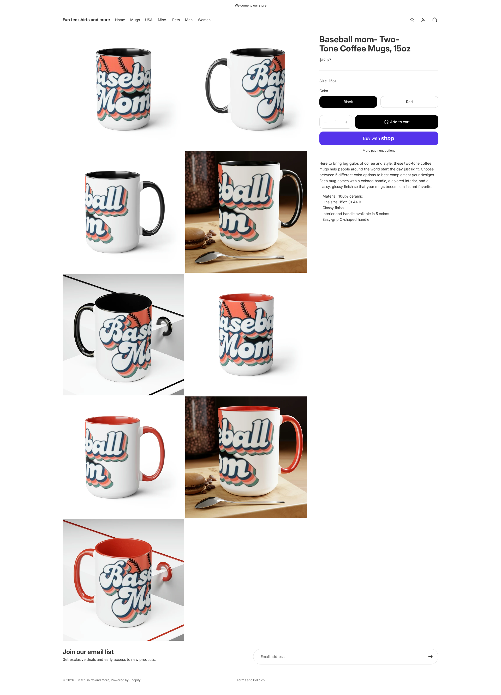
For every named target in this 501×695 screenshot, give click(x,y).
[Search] (412, 20)
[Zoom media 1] (123, 89)
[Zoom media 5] (123, 334)
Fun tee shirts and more (92, 680)
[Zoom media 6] (246, 334)
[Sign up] (430, 656)
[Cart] (434, 20)
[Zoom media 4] (246, 212)
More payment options (379, 150)
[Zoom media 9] (123, 580)
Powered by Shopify (126, 680)
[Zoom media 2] (246, 89)
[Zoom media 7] (123, 457)
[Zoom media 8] (246, 457)
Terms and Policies (251, 680)
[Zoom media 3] (123, 212)
